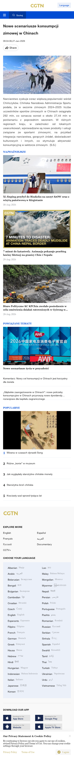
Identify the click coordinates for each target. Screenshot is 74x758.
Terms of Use (28, 752)
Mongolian (52, 579)
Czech (15, 609)
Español (41, 532)
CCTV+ (7, 549)
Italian (15, 679)
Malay (53, 573)
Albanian (16, 567)
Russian (51, 626)
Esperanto (19, 620)
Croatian (17, 603)
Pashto (49, 614)
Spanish (51, 644)
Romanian (52, 620)
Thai (47, 662)
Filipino (16, 626)
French (16, 632)
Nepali (48, 591)
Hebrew (15, 656)
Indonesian (23, 673)
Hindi (13, 662)
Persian (50, 597)
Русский (7, 544)
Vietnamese (54, 685)
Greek (16, 644)
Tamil (48, 656)
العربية (40, 538)
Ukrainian (53, 673)
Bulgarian (19, 591)
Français (8, 538)
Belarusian (20, 579)
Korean (16, 691)
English (7, 532)
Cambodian (16, 597)
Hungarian (18, 667)
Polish (49, 603)
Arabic (15, 573)
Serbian (50, 632)
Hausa (15, 650)
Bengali (14, 585)
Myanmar (54, 585)
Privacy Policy (10, 752)
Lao (46, 567)
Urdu (47, 679)
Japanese (17, 685)
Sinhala (49, 638)
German (17, 638)
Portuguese (53, 609)
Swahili (51, 650)
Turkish (50, 667)
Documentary (44, 544)
